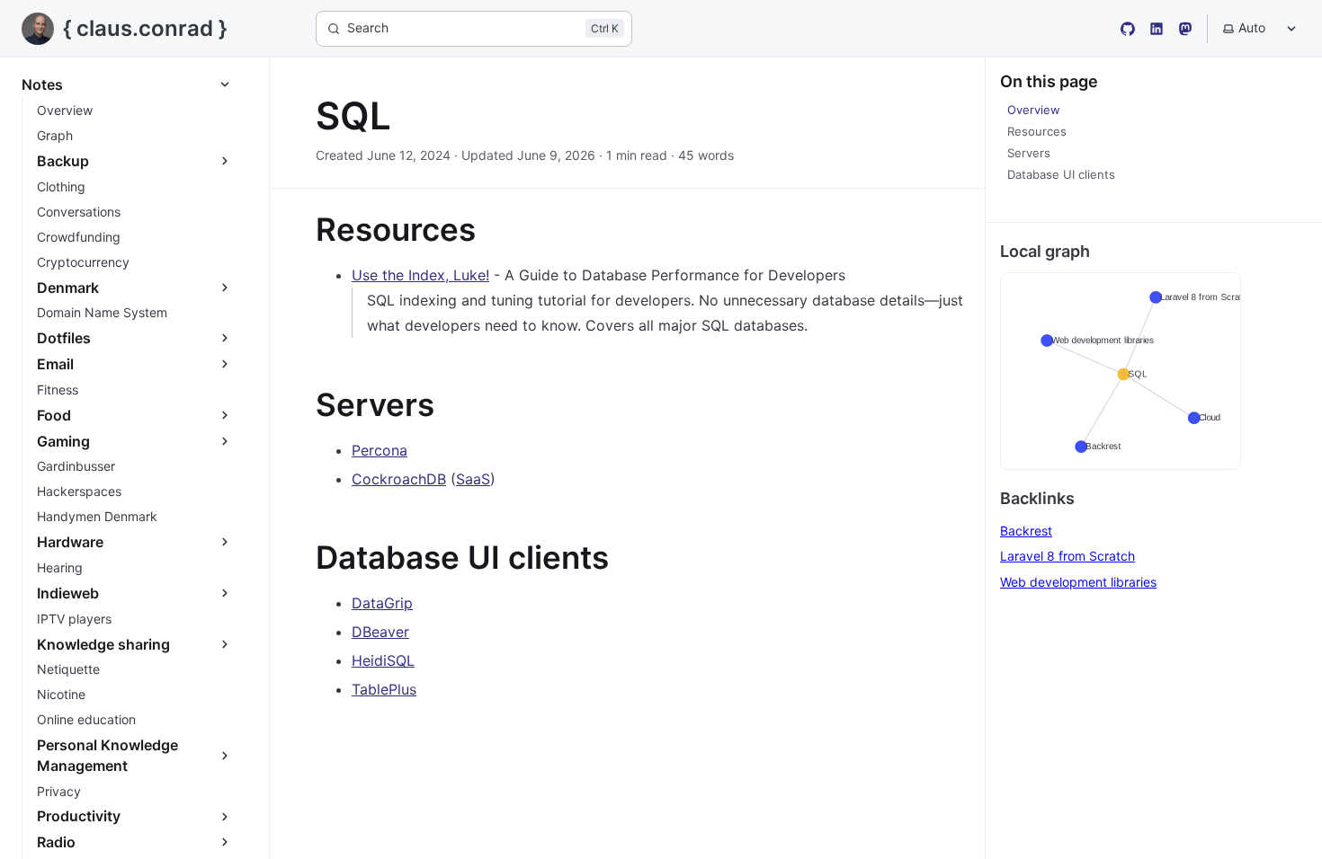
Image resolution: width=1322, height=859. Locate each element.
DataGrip (382, 603)
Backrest (1026, 530)
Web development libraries (1078, 581)
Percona (379, 450)
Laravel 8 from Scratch (1067, 555)
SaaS (473, 479)
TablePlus (384, 689)
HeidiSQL (383, 660)
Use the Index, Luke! (420, 275)
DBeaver (380, 632)
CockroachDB (399, 479)
